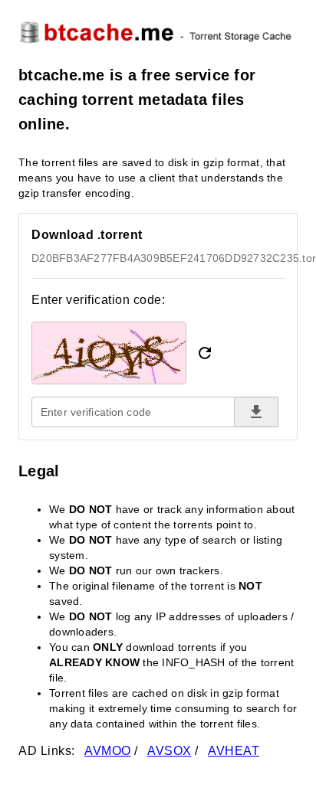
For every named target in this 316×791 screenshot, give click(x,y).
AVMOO (107, 750)
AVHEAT (233, 750)
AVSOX (169, 750)
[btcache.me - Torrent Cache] (158, 31)
